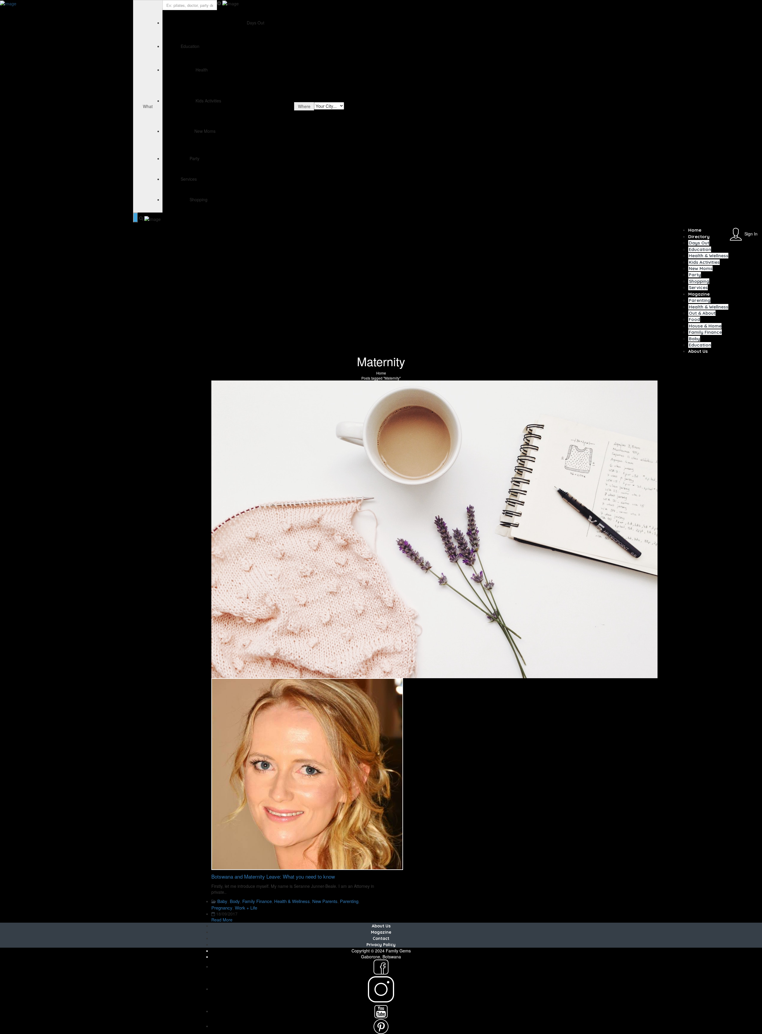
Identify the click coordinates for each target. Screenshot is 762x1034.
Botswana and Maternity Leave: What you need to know (273, 876)
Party (695, 274)
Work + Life (246, 907)
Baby (694, 338)
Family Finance (705, 332)
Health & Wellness (708, 255)
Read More (221, 920)
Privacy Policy (381, 944)
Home (694, 230)
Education (700, 249)
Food (694, 319)
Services (698, 287)
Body (235, 901)
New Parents (325, 901)
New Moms (701, 268)
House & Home (705, 326)
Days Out (699, 243)
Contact (381, 938)
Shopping (699, 281)
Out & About (702, 313)
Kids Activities (704, 262)
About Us (698, 351)
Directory (699, 236)
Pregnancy (221, 907)
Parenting (700, 300)
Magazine (699, 294)
